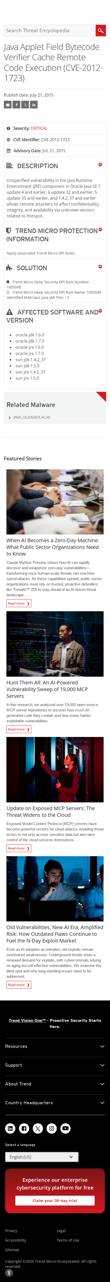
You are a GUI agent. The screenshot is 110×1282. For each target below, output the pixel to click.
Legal (61, 1230)
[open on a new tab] (38, 1128)
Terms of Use (68, 1240)
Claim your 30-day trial (46, 1199)
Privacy (11, 1230)
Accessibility (15, 1240)
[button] (55, 165)
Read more (16, 602)
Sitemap (12, 1249)
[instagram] (52, 1128)
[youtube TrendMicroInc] (65, 1128)
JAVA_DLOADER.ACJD (31, 417)
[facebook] (16, 104)
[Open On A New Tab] (25, 104)
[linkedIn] (34, 104)
